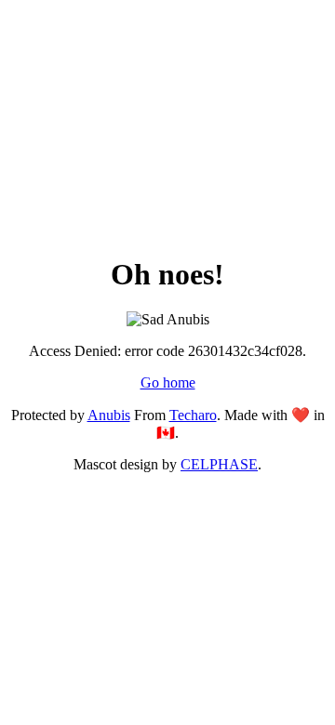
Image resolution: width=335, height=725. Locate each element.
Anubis (108, 415)
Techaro (193, 415)
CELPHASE (219, 464)
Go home (168, 382)
